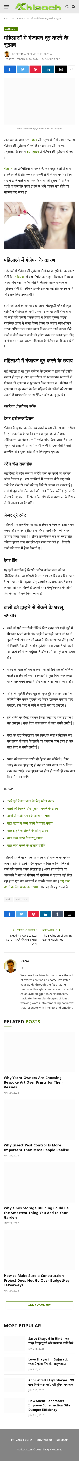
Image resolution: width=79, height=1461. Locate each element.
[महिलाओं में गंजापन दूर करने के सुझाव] (39, 101)
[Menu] (6, 6)
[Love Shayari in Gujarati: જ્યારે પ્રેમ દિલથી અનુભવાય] (14, 1364)
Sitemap (62, 1440)
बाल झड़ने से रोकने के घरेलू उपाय (27, 830)
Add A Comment (39, 1305)
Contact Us (44, 1440)
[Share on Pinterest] (35, 69)
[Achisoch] (38, 6)
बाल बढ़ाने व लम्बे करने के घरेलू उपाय (30, 823)
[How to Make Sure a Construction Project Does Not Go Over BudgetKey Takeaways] (39, 1250)
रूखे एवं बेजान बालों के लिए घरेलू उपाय (30, 801)
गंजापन (8, 168)
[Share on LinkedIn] (48, 69)
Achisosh (10, 28)
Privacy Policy (22, 1440)
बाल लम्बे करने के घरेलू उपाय (25, 838)
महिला (33, 139)
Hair (8, 899)
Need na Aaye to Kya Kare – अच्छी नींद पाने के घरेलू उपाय (21, 939)
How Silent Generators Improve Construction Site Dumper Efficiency (49, 1405)
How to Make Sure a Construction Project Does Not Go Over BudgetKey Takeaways (37, 1280)
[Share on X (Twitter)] (23, 69)
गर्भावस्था (19, 276)
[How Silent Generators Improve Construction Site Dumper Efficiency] (14, 1405)
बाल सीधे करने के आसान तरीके (26, 845)
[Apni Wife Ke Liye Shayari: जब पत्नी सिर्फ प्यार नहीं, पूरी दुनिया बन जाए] (14, 1385)
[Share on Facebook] (10, 69)
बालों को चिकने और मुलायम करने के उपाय (32, 808)
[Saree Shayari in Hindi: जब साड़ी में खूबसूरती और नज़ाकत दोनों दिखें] (14, 1343)
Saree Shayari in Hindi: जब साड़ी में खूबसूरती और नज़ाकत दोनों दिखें (50, 1340)
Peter (19, 54)
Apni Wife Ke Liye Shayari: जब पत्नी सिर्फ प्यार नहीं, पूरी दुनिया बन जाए (51, 1382)
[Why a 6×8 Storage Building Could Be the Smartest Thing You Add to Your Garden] (39, 1182)
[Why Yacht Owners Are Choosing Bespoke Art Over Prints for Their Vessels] (39, 1052)
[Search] (73, 6)
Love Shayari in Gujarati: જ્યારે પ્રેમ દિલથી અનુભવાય (48, 1361)
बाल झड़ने (33, 151)
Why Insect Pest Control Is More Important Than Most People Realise (36, 1147)
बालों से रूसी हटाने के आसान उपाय (28, 815)
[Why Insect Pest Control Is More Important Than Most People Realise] (39, 1120)
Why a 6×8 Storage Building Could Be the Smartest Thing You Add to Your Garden (36, 1213)
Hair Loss (21, 899)
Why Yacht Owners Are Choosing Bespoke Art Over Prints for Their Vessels (33, 1082)
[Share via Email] (61, 69)
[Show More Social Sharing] (71, 69)
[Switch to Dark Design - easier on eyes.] (66, 6)
